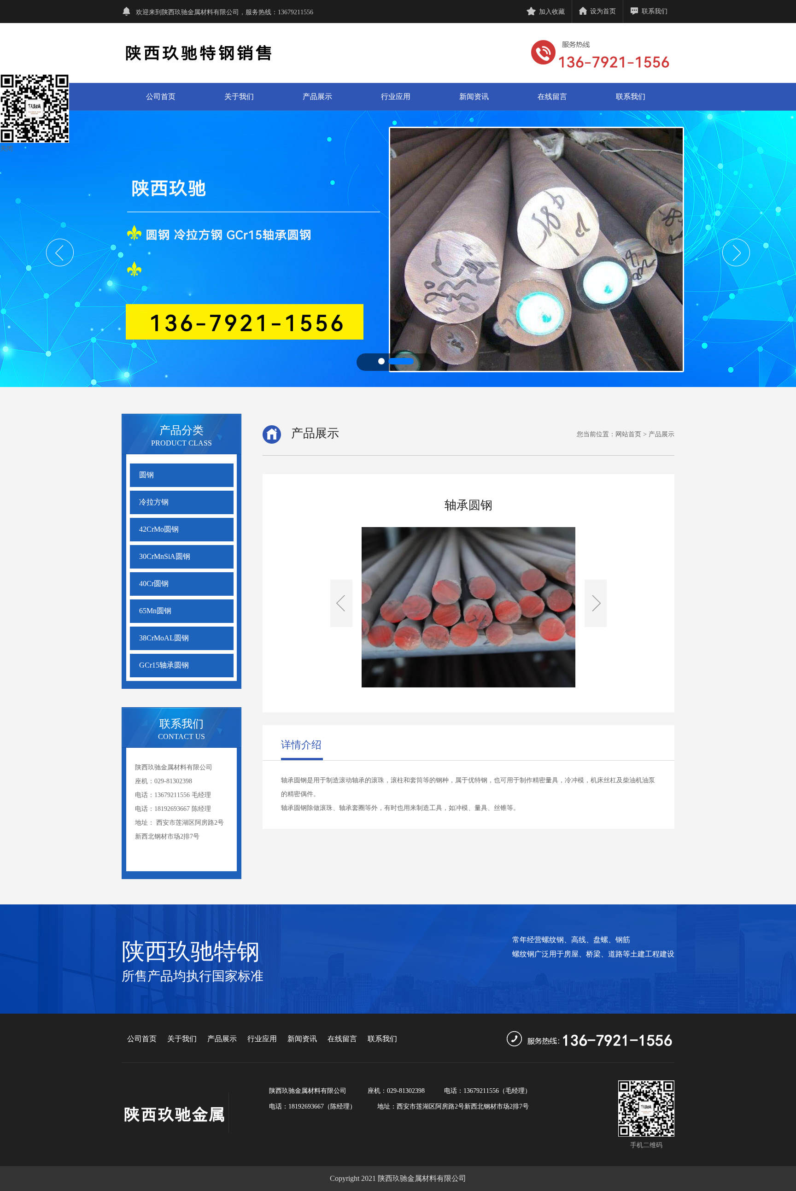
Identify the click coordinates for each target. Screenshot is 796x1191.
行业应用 (395, 96)
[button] (381, 361)
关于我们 (239, 96)
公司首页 (161, 96)
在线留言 (552, 96)
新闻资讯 (474, 96)
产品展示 (317, 96)
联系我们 (654, 11)
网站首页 (628, 434)
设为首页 (603, 11)
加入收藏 (552, 11)
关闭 (6, 148)
